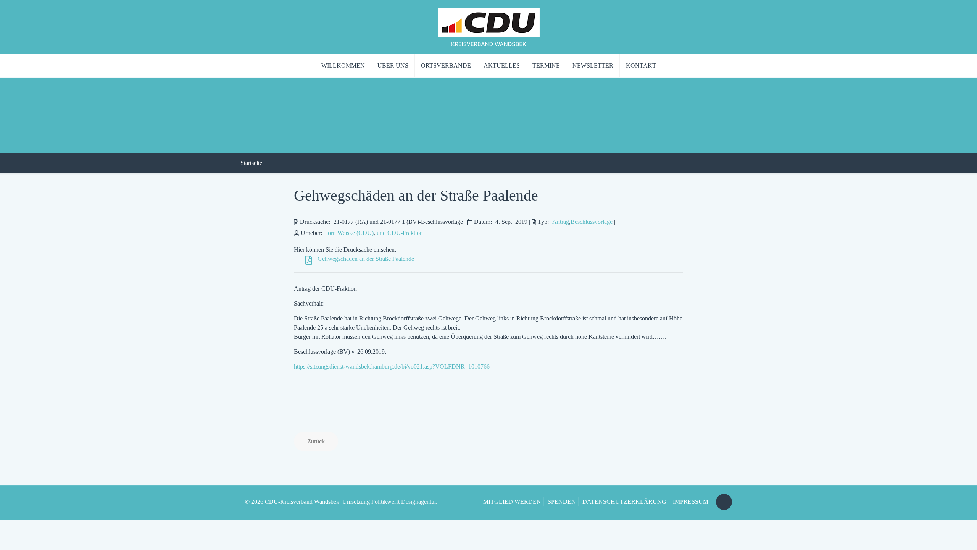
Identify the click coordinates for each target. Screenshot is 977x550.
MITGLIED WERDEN (512, 501)
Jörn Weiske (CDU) (350, 233)
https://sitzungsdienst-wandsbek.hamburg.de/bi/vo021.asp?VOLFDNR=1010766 (392, 366)
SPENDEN (562, 501)
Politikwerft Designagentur (403, 501)
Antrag (560, 221)
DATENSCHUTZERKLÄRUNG (624, 501)
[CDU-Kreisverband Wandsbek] (489, 27)
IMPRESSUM (690, 501)
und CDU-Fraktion (400, 233)
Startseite (251, 163)
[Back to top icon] (724, 502)
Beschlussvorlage (592, 221)
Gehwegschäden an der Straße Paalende (416, 195)
